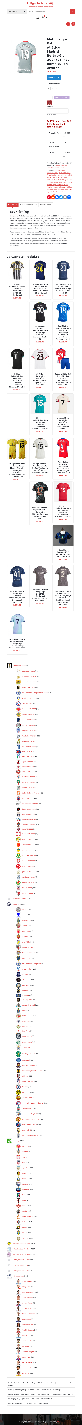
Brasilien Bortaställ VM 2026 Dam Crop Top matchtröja (63, 553)
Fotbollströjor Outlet (58, 192)
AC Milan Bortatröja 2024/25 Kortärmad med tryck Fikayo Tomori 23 (40, 379)
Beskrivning (12, 204)
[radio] (48, 88)
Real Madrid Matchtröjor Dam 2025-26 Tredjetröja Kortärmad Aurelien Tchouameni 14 (63, 332)
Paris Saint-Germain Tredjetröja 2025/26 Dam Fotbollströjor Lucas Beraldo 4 (63, 467)
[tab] (12, 204)
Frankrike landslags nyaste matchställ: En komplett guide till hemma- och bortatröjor (41, 1394)
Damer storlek (54, 83)
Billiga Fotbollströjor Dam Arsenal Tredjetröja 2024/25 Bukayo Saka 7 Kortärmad (17, 643)
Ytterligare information (28, 204)
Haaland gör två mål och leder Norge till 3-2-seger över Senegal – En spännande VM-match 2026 (40, 1384)
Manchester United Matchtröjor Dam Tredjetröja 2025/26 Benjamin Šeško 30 (40, 332)
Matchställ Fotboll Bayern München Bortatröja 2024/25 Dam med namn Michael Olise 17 (40, 513)
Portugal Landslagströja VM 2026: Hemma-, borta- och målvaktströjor (34, 1390)
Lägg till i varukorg (61, 97)
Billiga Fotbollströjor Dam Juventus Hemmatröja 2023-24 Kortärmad (17, 289)
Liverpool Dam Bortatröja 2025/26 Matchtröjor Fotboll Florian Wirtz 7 (63, 423)
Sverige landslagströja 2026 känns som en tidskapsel (28, 1403)
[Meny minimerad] (68, 24)
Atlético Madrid (61, 165)
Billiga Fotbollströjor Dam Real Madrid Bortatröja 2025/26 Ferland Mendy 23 (63, 288)
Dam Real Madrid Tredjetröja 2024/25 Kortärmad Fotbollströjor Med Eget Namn (40, 595)
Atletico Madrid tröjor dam (56, 187)
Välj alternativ (18, 283)
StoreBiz (60, 1422)
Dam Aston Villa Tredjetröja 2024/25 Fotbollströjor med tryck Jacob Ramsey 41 (17, 596)
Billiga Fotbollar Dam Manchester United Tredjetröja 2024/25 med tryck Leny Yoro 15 (40, 468)
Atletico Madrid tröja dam (56, 182)
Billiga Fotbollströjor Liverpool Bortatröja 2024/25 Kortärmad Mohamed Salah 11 (17, 380)
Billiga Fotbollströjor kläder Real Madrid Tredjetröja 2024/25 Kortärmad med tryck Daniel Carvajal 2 (63, 597)
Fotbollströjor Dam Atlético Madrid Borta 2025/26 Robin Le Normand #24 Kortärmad (40, 288)
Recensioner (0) (45, 204)
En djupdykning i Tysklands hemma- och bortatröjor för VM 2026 (32, 1399)
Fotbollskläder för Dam (55, 168)
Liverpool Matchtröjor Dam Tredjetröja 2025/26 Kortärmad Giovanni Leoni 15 (40, 423)
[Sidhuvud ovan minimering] (73, 24)
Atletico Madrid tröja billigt (62, 180)
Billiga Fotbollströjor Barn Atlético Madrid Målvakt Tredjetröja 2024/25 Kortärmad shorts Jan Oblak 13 (17, 470)
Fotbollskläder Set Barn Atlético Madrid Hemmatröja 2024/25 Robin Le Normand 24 (63, 379)
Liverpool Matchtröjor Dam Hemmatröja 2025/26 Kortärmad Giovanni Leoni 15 (63, 511)
